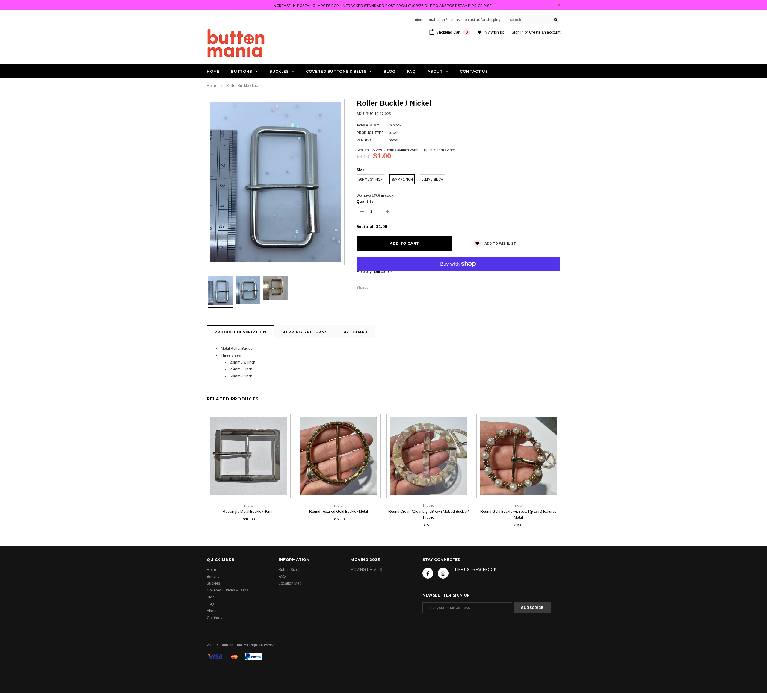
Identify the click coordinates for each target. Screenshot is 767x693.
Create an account (544, 32)
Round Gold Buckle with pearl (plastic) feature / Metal (518, 514)
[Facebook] (427, 573)
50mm (338, 484)
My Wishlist (494, 32)
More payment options (374, 272)
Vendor (364, 140)
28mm (518, 484)
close (559, 5)
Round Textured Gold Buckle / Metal (338, 511)
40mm (248, 484)
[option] (275, 182)
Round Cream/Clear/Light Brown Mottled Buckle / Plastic (428, 514)
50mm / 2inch (432, 179)
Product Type (370, 132)
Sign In (518, 32)
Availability (368, 125)
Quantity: (366, 201)
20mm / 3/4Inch (370, 179)
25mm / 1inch (402, 179)
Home (212, 86)
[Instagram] (443, 573)
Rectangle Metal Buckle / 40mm (249, 511)
